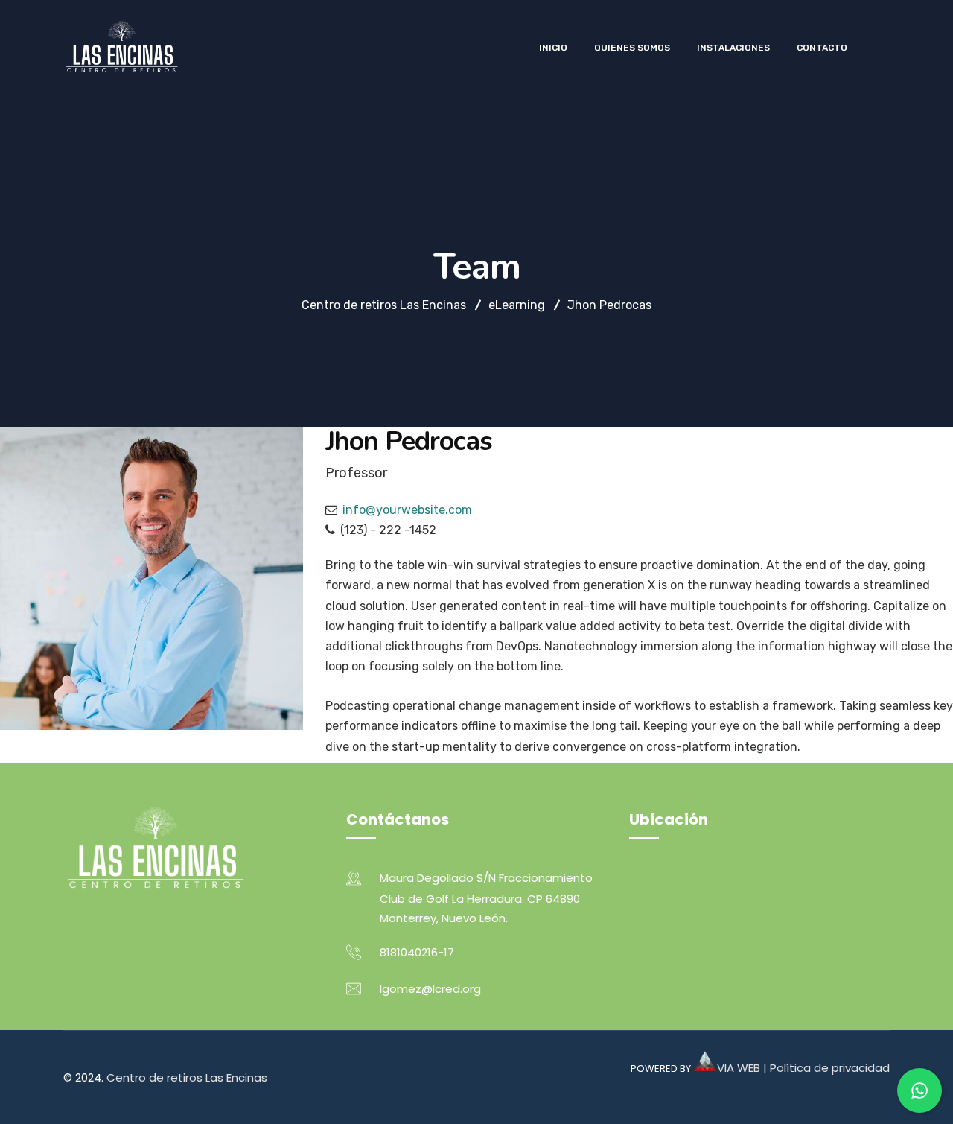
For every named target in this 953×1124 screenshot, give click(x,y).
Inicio (553, 47)
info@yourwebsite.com (407, 510)
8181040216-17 (417, 952)
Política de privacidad (830, 1068)
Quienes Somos (632, 47)
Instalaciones (733, 47)
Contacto (822, 47)
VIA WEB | (743, 1068)
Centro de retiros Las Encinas (186, 1077)
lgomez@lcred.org (430, 989)
